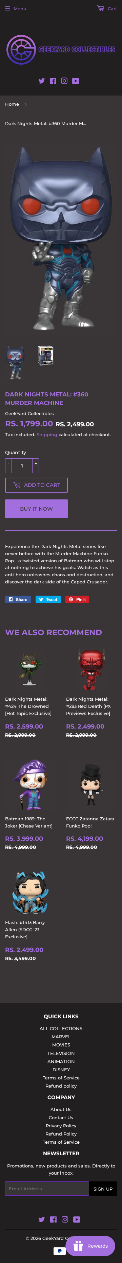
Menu (20, 8)
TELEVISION (61, 1053)
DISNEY (61, 1069)
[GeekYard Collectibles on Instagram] (64, 82)
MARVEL (61, 1036)
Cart (111, 8)
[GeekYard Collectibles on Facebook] (53, 82)
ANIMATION (61, 1061)
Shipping (47, 434)
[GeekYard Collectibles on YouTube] (75, 82)
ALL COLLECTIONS (61, 1028)
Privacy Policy (61, 1125)
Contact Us (61, 1117)
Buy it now (36, 509)
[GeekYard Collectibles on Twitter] (41, 82)
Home (12, 104)
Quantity (15, 452)
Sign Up (103, 1189)
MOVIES (61, 1044)
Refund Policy (61, 1134)
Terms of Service (61, 1077)
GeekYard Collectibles (66, 1238)
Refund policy (61, 1086)
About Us (61, 1109)
